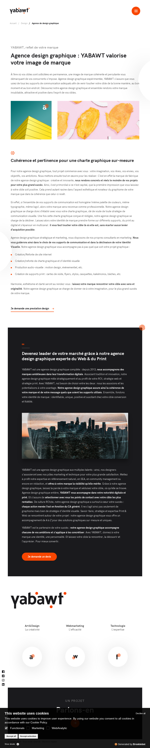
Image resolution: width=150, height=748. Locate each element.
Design (24, 23)
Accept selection (28, 736)
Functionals (17, 728)
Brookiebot (139, 744)
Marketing (38, 728)
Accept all (11, 736)
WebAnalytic (59, 728)
